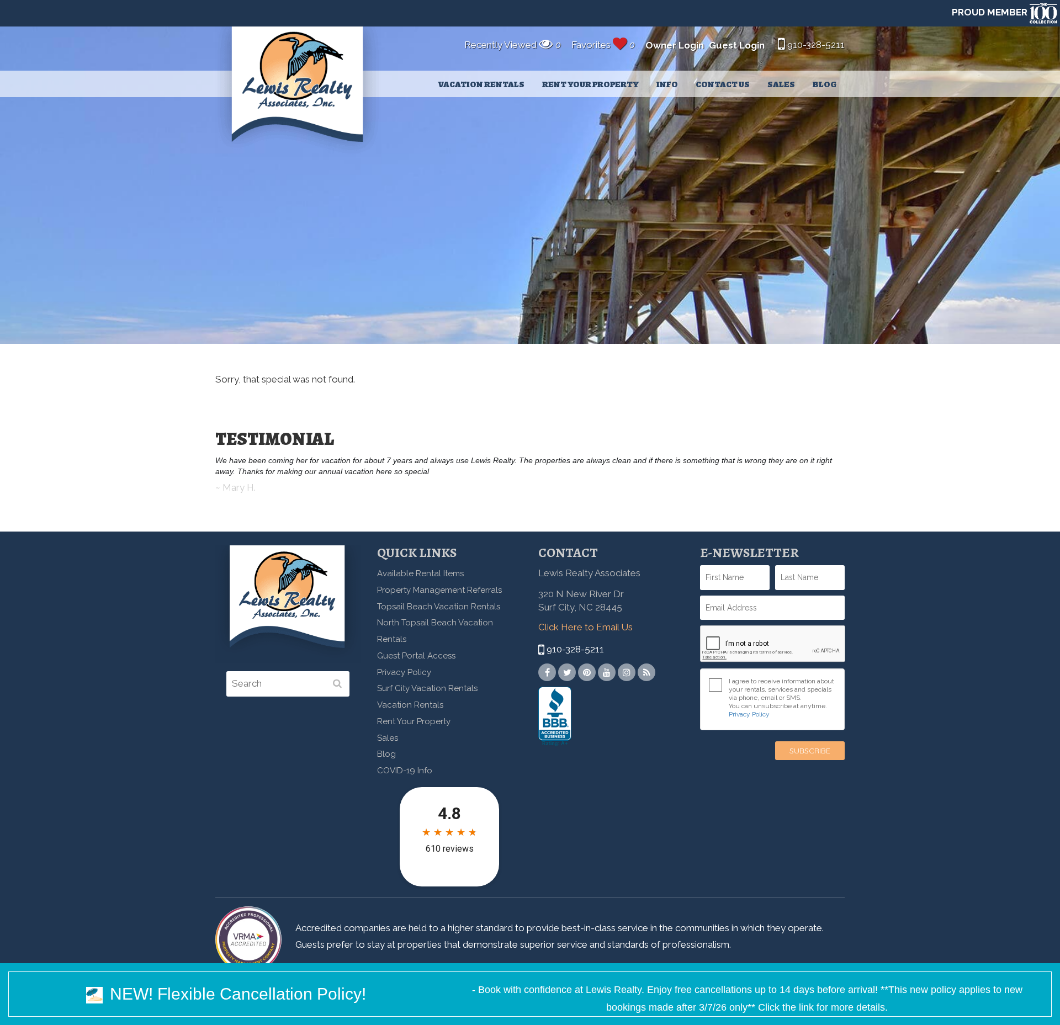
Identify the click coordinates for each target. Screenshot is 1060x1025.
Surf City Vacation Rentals (427, 688)
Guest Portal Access (416, 656)
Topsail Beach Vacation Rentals (438, 607)
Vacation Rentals (481, 84)
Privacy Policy (404, 672)
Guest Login (737, 45)
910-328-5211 (815, 44)
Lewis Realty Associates (298, 91)
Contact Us (723, 84)
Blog (824, 84)
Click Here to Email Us (585, 627)
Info (667, 84)
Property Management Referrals (439, 590)
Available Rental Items (420, 573)
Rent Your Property (590, 84)
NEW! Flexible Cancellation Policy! (235, 994)
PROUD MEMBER (991, 12)
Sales (781, 84)
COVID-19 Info (404, 771)
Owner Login (674, 45)
